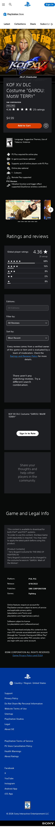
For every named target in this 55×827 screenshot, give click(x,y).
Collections (20, 24)
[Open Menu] (3, 4)
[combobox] (27, 308)
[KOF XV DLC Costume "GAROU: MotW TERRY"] (23, 210)
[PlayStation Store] (14, 14)
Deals (33, 24)
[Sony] (48, 825)
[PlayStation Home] (27, 4)
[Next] (50, 209)
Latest (7, 24)
